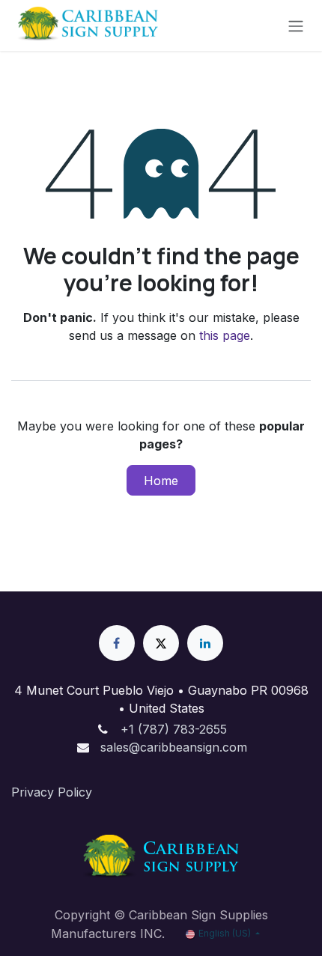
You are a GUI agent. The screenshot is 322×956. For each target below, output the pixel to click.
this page (224, 335)
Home (161, 480)
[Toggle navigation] (296, 25)
